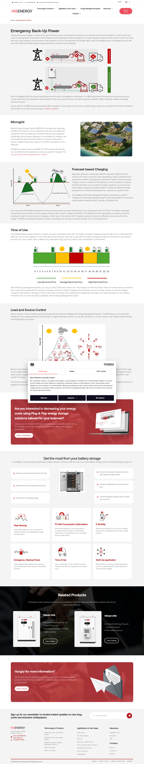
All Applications (81, 754)
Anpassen (70, 398)
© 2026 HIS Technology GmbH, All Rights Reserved (26, 761)
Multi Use (79, 739)
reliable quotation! (51, 109)
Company (75, 13)
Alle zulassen (100, 398)
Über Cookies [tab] (101, 371)
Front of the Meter (82, 751)
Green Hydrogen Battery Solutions (87, 745)
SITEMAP (129, 761)
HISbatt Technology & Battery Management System (53, 743)
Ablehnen (44, 398)
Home (12, 20)
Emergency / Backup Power (85, 742)
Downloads (113, 735)
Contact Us (113, 750)
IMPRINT (94, 761)
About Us (112, 747)
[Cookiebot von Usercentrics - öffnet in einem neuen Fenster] (105, 364)
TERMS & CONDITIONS (118, 761)
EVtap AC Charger (49, 747)
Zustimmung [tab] (42, 371)
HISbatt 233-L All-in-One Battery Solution (54, 733)
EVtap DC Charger (50, 750)
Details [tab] (72, 371)
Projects (112, 754)
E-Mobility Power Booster (84, 748)
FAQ (111, 739)
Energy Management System (90, 8)
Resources (107, 8)
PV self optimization (82, 735)
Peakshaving (81, 732)
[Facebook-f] (121, 1)
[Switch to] (128, 2)
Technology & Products (45, 8)
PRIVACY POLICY (104, 761)
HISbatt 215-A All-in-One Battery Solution (54, 738)
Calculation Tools (115, 732)
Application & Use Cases (67, 8)
